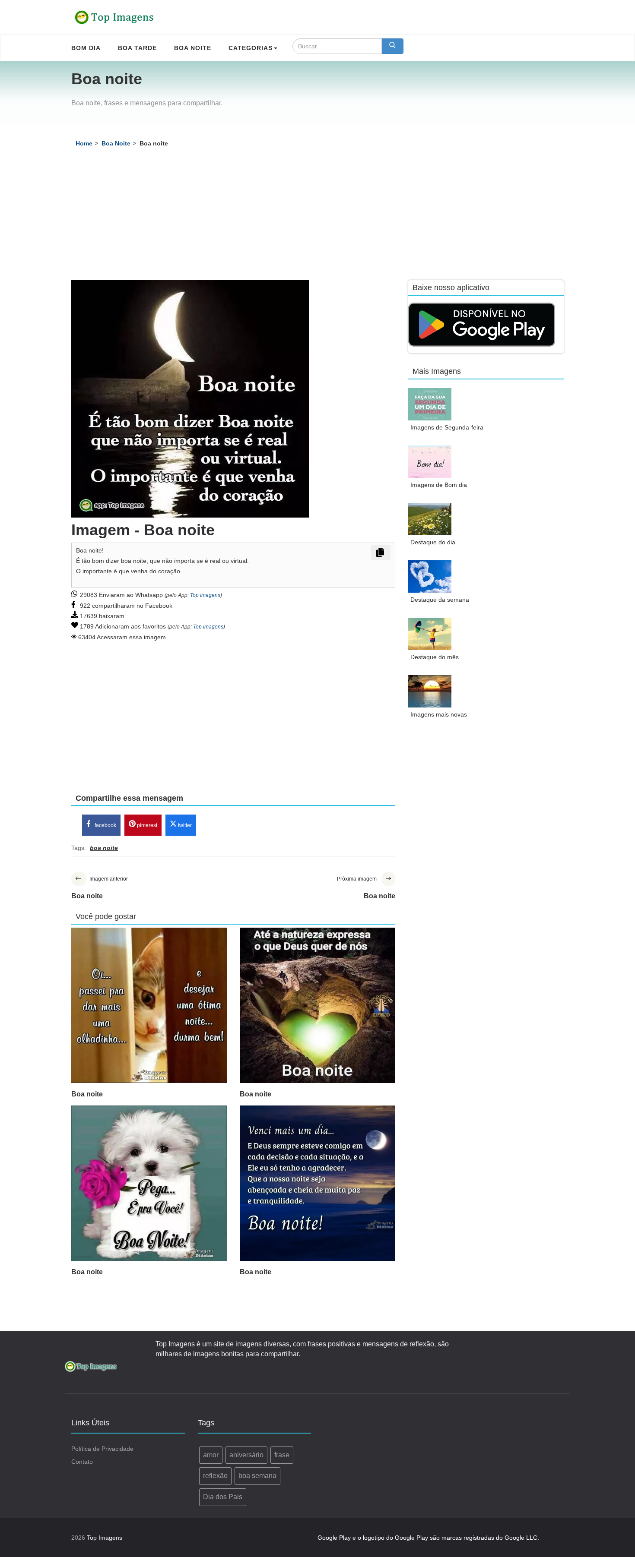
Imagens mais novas (438, 714)
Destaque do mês (434, 657)
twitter (184, 825)
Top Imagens (205, 595)
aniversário (246, 1455)
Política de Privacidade (102, 1448)
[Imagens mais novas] (429, 691)
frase (281, 1455)
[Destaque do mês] (429, 634)
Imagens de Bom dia (438, 484)
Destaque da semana (439, 599)
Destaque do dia (432, 542)
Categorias (251, 47)
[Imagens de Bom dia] (429, 461)
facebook (104, 825)
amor (211, 1455)
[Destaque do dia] (429, 519)
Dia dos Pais (222, 1496)
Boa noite (87, 1094)
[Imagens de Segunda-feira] (429, 404)
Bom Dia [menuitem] (86, 47)
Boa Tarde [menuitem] (137, 47)
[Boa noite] (149, 1005)
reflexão (215, 1475)
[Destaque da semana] (429, 576)
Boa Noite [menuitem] (192, 47)
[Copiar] (381, 552)
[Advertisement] (317, 215)
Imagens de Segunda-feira (446, 427)
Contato (82, 1461)
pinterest (146, 825)
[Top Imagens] (114, 17)
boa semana (257, 1475)
